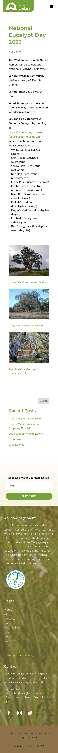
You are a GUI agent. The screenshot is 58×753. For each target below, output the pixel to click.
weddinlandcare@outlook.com (24, 693)
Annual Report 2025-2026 (25, 418)
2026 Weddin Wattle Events (26, 433)
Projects (9, 619)
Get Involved (12, 627)
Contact (9, 641)
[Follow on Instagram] (19, 713)
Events (8, 623)
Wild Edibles (16, 444)
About (8, 614)
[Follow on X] (30, 713)
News (7, 632)
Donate (9, 645)
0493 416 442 (12, 689)
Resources (11, 636)
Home (8, 610)
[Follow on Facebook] (9, 713)
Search (44, 401)
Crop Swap (15, 439)
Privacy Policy (25, 655)
